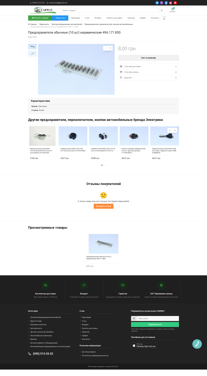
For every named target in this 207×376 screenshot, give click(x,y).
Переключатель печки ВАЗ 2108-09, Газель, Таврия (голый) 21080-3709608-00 (164, 151)
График (143, 18)
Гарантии (131, 18)
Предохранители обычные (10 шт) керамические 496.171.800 (98, 258)
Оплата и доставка (114, 18)
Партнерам (75, 18)
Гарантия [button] (128, 78)
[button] (101, 165)
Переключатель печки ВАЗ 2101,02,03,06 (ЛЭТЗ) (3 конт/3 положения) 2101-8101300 (41, 151)
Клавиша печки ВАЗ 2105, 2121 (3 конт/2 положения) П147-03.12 (103, 150)
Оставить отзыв (103, 206)
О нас (87, 18)
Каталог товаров (41, 18)
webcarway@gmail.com (58, 3)
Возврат (98, 18)
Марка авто (61, 18)
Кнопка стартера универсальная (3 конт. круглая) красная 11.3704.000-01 (133, 151)
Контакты (155, 18)
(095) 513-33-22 (38, 3)
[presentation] (105, 48)
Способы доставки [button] (132, 66)
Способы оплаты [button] (131, 72)
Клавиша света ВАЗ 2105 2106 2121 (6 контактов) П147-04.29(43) (72, 150)
